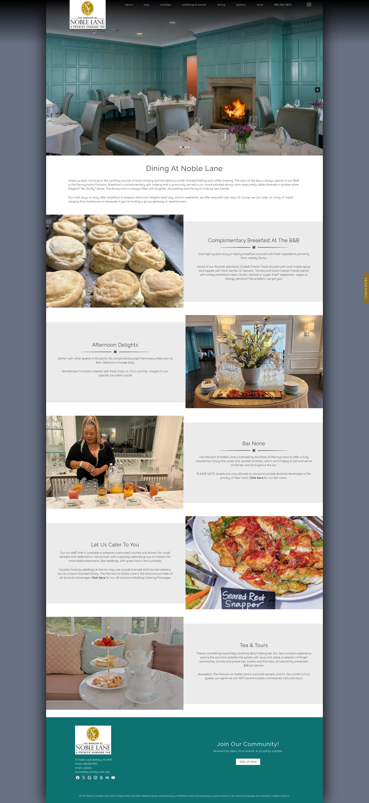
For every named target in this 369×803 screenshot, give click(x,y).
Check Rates (366, 288)
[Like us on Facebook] (77, 777)
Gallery (241, 4)
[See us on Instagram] (95, 777)
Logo (80, 5)
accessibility (81, 771)
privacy (94, 771)
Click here (256, 478)
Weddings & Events (194, 4)
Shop (260, 4)
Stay (146, 4)
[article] (115, 262)
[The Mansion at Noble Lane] (88, 28)
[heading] (184, 168)
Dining (221, 4)
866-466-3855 (282, 4)
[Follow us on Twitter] (83, 777)
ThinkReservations (185, 795)
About (129, 4)
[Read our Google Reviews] (89, 777)
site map (105, 771)
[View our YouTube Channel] (113, 777)
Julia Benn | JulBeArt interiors (274, 795)
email (78, 767)
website (87, 767)
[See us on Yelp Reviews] (101, 777)
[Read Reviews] (107, 777)
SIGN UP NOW (248, 761)
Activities (165, 4)
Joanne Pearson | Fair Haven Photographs (234, 795)
